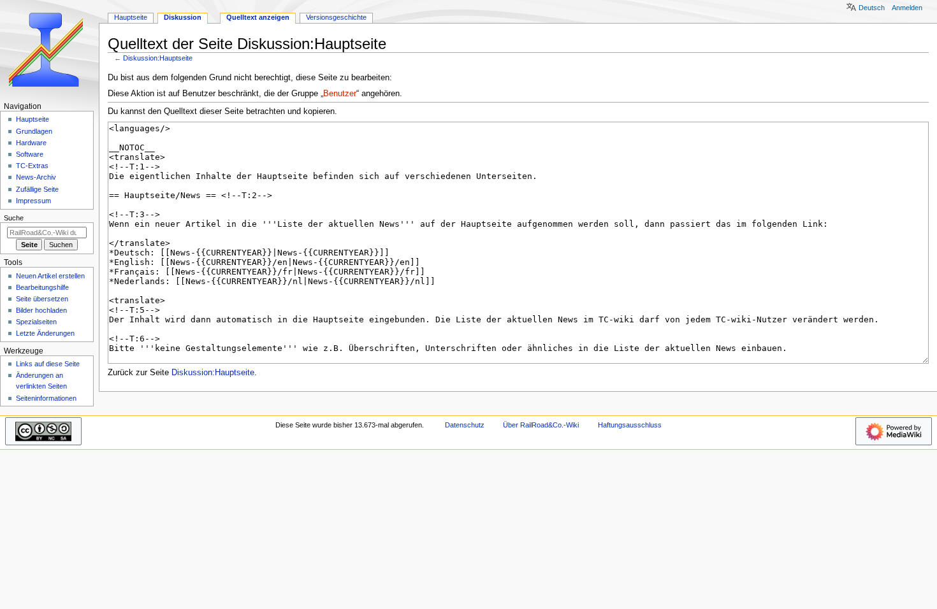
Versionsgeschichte (336, 17)
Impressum (33, 200)
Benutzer (339, 93)
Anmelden (907, 7)
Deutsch (872, 7)
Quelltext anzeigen (257, 17)
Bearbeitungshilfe (42, 287)
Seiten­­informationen (46, 398)
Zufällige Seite (37, 189)
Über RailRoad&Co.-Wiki (541, 425)
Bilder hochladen (41, 310)
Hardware (31, 143)
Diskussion (182, 17)
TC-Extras (32, 165)
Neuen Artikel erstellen (50, 276)
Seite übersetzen (42, 299)
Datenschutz (464, 425)
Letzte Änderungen (45, 333)
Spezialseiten (36, 322)
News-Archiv (36, 177)
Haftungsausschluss (630, 425)
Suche (14, 218)
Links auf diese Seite (48, 364)
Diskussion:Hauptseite (157, 58)
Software (29, 154)
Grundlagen (34, 131)
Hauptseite (130, 17)
